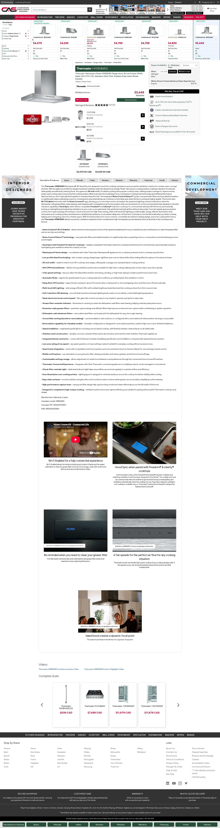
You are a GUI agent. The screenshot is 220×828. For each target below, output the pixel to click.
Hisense (61, 756)
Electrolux (35, 752)
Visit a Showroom (131, 100)
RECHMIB (90, 136)
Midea (86, 752)
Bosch (7, 756)
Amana (7, 748)
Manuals (79, 180)
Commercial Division (201, 766)
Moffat (87, 756)
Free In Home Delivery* (164, 96)
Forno (33, 759)
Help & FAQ (171, 770)
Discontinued (198, 748)
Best (6, 752)
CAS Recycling (198, 777)
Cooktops (82, 17)
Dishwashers (142, 17)
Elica (33, 756)
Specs (66, 180)
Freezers (59, 17)
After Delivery (175, 10)
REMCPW (90, 124)
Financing (148, 180)
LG (58, 766)
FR (218, 2)
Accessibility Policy (200, 763)
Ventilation (127, 17)
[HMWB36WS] (103, 155)
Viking (140, 748)
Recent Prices (140, 95)
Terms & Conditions (175, 759)
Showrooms (171, 756)
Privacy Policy (172, 763)
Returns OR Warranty (194, 13)
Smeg (113, 756)
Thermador (115, 759)
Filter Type (6, 58)
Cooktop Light (7, 38)
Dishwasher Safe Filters (10, 56)
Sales (172, 6)
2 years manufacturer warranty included (171, 110)
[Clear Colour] (26, 33)
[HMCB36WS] (84, 155)
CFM (4, 53)
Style (4, 46)
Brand (4, 31)
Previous (23, 119)
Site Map (170, 774)
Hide (10, 24)
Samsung (88, 766)
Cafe (6, 766)
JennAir (60, 759)
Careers (195, 759)
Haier (59, 748)
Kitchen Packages (25, 17)
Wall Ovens (97, 17)
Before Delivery (176, 8)
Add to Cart (81, 100)
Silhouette (115, 752)
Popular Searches (200, 752)
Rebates (119, 180)
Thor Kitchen (116, 763)
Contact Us (171, 752)
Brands (177, 17)
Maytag (87, 748)
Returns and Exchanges (203, 756)
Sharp (113, 748)
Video (92, 180)
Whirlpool (141, 752)
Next (68, 119)
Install (161, 180)
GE (32, 766)
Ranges (71, 17)
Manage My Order (178, 13)
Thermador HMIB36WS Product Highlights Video (104, 669)
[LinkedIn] (168, 784)
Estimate (172, 72)
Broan (6, 763)
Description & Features (49, 180)
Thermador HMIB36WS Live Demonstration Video (59, 669)
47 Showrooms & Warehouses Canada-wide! (100, 10)
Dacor (33, 748)
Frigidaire (35, 763)
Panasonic (88, 763)
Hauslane (61, 752)
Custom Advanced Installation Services (171, 115)
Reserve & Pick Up (162, 121)
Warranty (133, 180)
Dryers (166, 17)
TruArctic (115, 766)
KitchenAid (62, 763)
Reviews (105, 180)
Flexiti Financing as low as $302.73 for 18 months (175, 132)
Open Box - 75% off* (194, 17)
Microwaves (111, 17)
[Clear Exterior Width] (26, 51)
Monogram (89, 759)
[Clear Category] (26, 36)
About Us (170, 748)
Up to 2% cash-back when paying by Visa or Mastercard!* (171, 104)
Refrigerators (45, 17)
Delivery (174, 180)
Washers (156, 17)
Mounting (6, 48)
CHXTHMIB (91, 112)
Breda (6, 759)
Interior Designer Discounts (166, 126)
